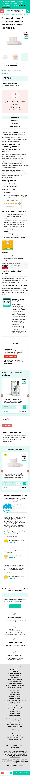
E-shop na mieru (11, 765)
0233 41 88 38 (16, 107)
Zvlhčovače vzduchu (15, 681)
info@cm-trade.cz (9, 363)
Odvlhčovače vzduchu (15, 679)
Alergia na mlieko (15, 694)
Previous (2, 395)
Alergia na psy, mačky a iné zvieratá (15, 700)
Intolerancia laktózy (15, 696)
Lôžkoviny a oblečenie (23, 14)
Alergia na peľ (15, 692)
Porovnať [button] (6, 73)
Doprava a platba (15, 720)
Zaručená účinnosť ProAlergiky (15, 735)
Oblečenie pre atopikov (15, 687)
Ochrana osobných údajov (15, 737)
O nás (15, 732)
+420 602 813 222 (16, 109)
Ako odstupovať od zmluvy (15, 724)
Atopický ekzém (15, 702)
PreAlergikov (5, 14)
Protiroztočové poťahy (15, 673)
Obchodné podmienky (15, 726)
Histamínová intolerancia (15, 704)
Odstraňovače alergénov (14, 683)
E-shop (13, 14)
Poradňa (15, 123)
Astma (15, 709)
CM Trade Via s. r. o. (18, 751)
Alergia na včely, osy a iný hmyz (15, 707)
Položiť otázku (7, 425)
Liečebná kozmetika (15, 675)
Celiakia (15, 706)
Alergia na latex (15, 711)
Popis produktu (15, 117)
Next (28, 395)
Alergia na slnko (15, 713)
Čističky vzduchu (15, 669)
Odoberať (15, 606)
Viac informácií (13, 65)
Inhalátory (15, 667)
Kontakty (15, 733)
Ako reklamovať (15, 722)
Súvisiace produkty (15, 126)
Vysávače (15, 671)
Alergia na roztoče (14, 698)
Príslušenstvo (15, 120)
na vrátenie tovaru (10, 83)
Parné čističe (15, 677)
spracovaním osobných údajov (18, 599)
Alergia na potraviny (15, 715)
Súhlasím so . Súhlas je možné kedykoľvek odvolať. (15, 600)
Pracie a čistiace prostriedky (15, 685)
